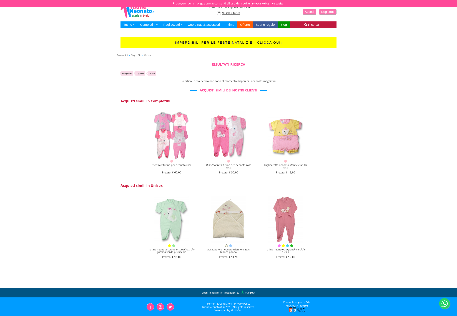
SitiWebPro (237, 310)
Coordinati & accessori (204, 24)
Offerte (245, 24)
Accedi (309, 12)
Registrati (328, 12)
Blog (283, 24)
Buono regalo (265, 24)
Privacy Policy (242, 303)
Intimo (230, 24)
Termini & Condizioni (219, 303)
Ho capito (277, 3)
